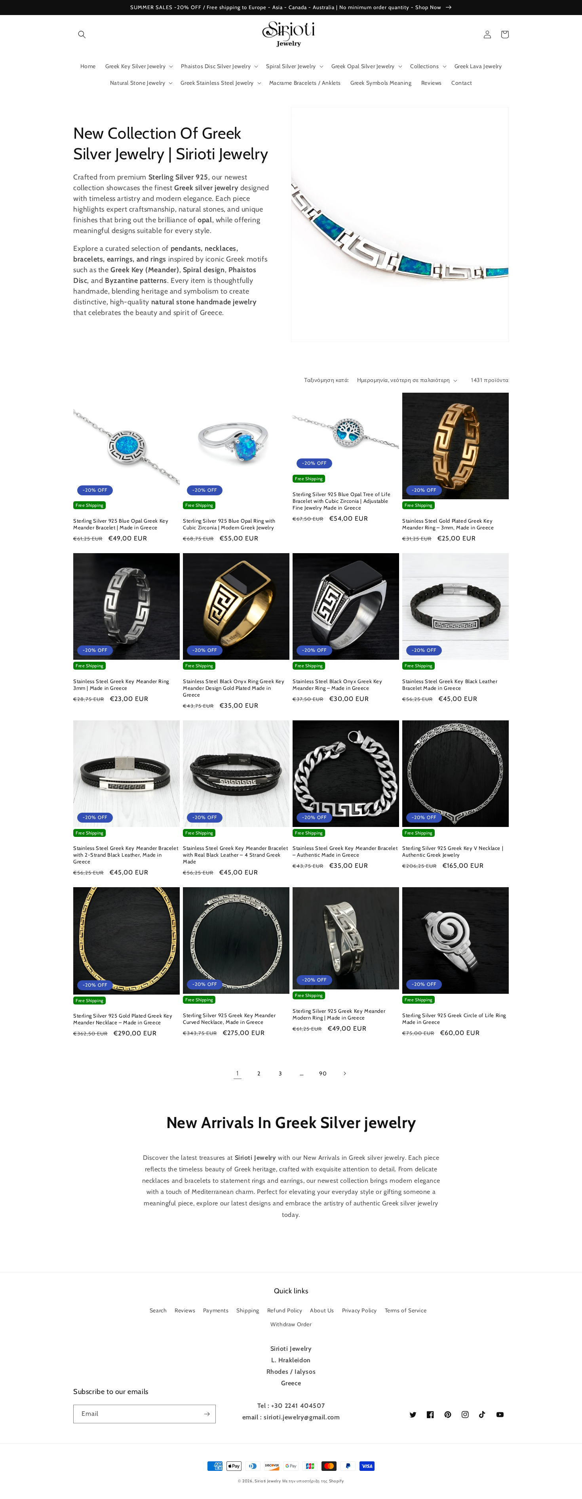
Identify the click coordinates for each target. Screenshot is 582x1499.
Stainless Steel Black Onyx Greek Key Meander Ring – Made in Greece (337, 684)
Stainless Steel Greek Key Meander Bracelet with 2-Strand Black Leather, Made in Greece (125, 855)
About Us (322, 1310)
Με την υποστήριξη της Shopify (313, 1481)
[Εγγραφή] (206, 1414)
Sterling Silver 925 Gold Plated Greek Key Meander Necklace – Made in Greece (123, 1018)
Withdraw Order (290, 1324)
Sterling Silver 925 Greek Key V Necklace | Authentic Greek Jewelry (452, 851)
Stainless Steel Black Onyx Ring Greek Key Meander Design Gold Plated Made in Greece (234, 688)
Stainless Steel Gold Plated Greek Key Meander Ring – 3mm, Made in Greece (448, 524)
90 (323, 1073)
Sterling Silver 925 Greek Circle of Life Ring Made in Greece (454, 1018)
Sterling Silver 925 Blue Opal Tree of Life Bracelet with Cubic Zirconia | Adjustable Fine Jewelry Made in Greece (341, 501)
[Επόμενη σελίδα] (344, 1073)
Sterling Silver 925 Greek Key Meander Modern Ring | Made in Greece (339, 1014)
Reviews (185, 1310)
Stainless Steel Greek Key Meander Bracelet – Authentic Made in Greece (345, 851)
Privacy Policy (359, 1310)
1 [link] (237, 1073)
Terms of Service (406, 1310)
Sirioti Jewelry (268, 1481)
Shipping (247, 1310)
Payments (216, 1310)
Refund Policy (284, 1310)
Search (158, 1310)
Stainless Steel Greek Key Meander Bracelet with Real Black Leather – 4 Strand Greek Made (235, 855)
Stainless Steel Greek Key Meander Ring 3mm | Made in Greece (121, 684)
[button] (82, 34)
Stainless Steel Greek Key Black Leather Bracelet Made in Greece (449, 684)
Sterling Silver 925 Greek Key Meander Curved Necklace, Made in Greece (229, 1018)
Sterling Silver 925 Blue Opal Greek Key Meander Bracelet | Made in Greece (120, 524)
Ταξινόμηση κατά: (326, 380)
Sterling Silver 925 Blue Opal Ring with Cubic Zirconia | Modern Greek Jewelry (229, 524)
